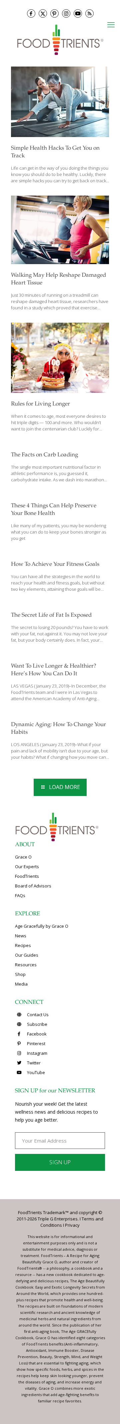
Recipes (23, 945)
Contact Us (37, 1015)
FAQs (20, 895)
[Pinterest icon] (54, 13)
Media (21, 984)
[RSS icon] (89, 13)
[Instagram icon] (66, 13)
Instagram (36, 1053)
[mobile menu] (111, 24)
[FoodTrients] (60, 39)
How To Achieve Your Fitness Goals (55, 564)
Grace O (23, 857)
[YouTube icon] (78, 13)
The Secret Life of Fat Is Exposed (51, 615)
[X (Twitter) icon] (43, 13)
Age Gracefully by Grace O (41, 926)
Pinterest (35, 1043)
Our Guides (26, 955)
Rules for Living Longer (40, 404)
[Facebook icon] (31, 13)
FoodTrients (27, 876)
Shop (20, 974)
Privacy (72, 1225)
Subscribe (36, 1024)
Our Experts (27, 867)
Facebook (36, 1034)
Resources (26, 965)
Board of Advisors (33, 886)
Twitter (33, 1063)
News (20, 936)
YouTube (35, 1072)
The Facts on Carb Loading (44, 455)
